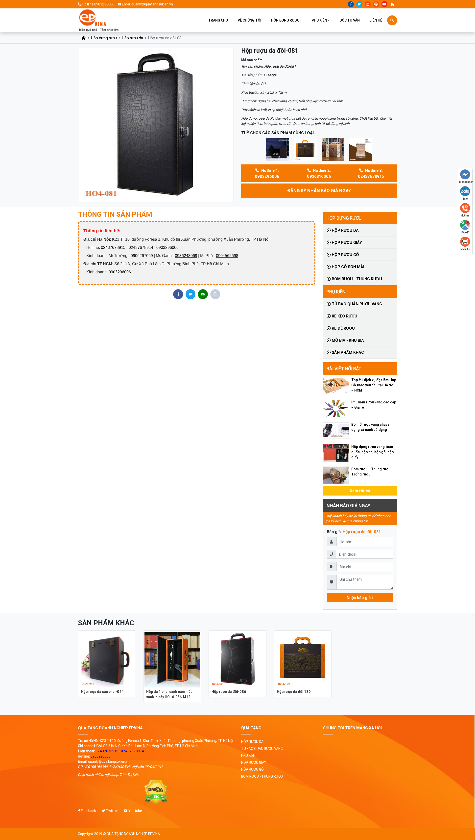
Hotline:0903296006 (98, 4)
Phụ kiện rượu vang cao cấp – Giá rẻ (373, 405)
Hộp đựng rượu (285, 20)
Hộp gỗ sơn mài (347, 266)
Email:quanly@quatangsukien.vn (147, 4)
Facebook (88, 811)
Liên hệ (376, 20)
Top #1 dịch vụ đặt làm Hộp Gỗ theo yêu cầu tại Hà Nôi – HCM (373, 385)
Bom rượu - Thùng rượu (356, 278)
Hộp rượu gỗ (345, 254)
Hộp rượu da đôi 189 (294, 691)
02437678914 (141, 247)
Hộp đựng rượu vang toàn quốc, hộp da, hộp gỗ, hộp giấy (372, 452)
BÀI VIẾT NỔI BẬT (344, 368)
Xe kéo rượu (344, 316)
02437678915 (113, 247)
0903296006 (167, 247)
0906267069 (142, 256)
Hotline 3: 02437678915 (371, 173)
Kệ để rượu (343, 328)
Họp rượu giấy (346, 242)
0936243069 (186, 256)
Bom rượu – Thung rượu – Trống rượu (372, 471)
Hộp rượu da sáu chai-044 (102, 691)
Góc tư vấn (349, 20)
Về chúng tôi (249, 20)
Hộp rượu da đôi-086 (229, 691)
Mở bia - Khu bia (347, 340)
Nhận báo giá (359, 597)
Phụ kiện (319, 20)
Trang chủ (218, 20)
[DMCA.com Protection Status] (156, 792)
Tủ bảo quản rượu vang (356, 303)
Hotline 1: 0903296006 (267, 173)
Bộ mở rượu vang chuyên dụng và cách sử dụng (371, 427)
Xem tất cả (360, 490)
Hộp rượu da (132, 37)
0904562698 (227, 256)
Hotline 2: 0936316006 (319, 173)
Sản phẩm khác (347, 352)
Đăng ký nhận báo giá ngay (319, 190)
